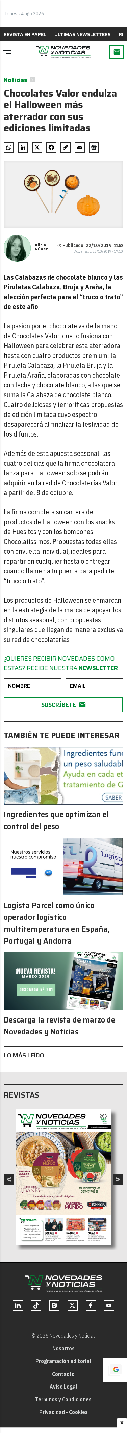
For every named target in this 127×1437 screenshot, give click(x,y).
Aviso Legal (63, 1386)
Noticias (15, 80)
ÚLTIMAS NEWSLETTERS (82, 34)
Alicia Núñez (41, 247)
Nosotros (63, 1348)
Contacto (63, 1374)
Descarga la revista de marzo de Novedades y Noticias (59, 1026)
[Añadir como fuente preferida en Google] (115, 1370)
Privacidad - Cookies (63, 1412)
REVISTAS (21, 1095)
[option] (64, 1177)
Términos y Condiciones (63, 1399)
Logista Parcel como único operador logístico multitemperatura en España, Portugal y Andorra (57, 923)
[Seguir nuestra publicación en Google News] (94, 147)
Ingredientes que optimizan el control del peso (56, 820)
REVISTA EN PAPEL (25, 34)
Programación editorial (63, 1361)
